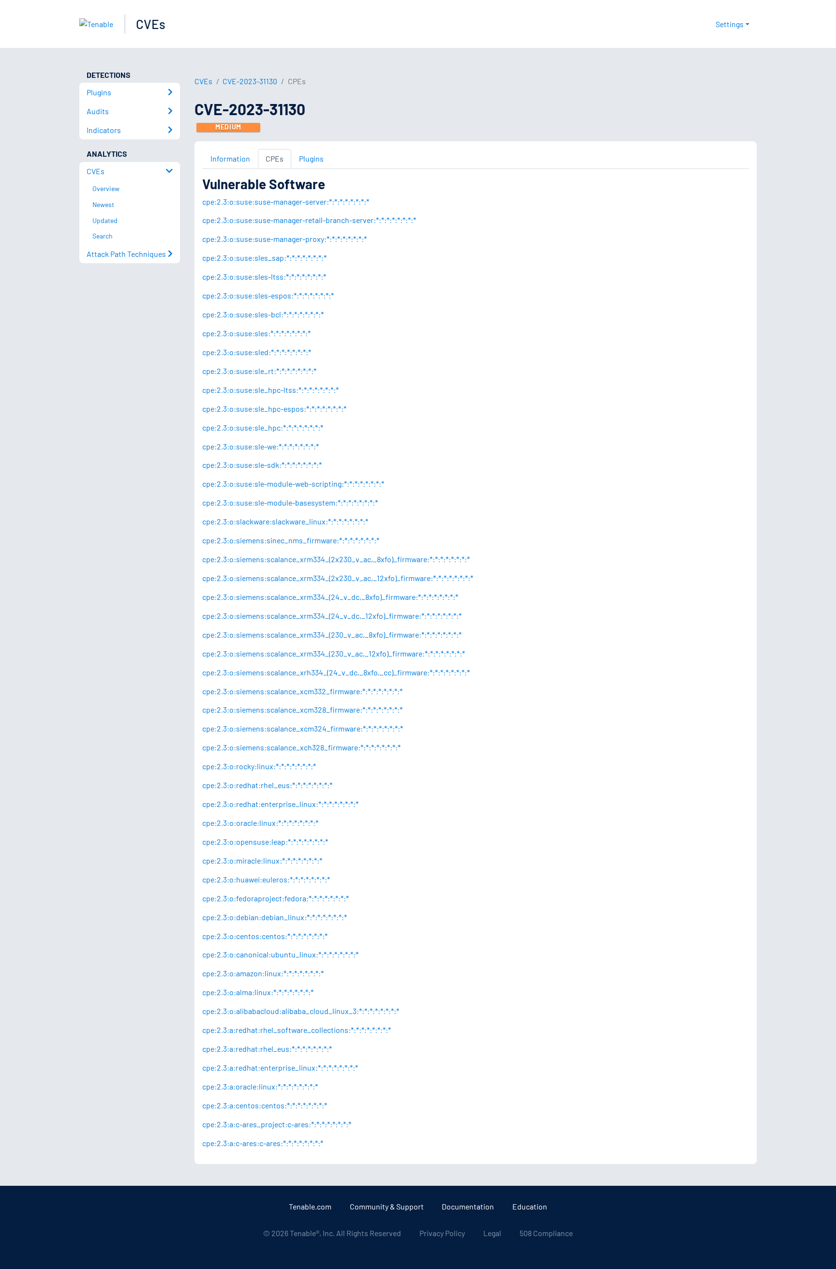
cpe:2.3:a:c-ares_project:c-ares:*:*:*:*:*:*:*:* (276, 1124)
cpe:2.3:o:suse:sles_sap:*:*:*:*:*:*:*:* (264, 257)
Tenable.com (310, 1206)
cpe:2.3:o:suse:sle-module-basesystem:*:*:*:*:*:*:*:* (290, 502)
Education (529, 1206)
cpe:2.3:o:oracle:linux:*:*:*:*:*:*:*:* (260, 822)
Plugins (311, 158)
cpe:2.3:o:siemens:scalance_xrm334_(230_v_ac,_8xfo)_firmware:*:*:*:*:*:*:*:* (332, 634)
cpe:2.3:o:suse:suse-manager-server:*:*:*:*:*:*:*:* (285, 201)
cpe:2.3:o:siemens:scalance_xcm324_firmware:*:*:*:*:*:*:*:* (302, 728)
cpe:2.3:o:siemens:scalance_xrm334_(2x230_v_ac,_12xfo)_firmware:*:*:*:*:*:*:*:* (337, 577)
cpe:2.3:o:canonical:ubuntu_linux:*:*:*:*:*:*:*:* (280, 954)
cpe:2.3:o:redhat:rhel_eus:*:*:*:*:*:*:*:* (267, 785)
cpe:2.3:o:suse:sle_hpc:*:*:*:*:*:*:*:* (262, 427)
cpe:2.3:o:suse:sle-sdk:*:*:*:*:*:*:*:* (262, 464)
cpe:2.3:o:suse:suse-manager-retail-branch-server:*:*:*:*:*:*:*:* (309, 219)
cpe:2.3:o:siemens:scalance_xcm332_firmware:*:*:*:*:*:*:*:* (302, 691)
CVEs (150, 23)
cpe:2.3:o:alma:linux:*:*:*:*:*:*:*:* (258, 992)
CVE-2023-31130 (250, 81)
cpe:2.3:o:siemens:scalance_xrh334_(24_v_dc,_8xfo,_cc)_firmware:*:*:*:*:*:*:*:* (336, 672)
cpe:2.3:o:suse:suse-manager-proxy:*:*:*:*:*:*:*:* (284, 238)
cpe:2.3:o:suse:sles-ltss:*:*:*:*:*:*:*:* (264, 276)
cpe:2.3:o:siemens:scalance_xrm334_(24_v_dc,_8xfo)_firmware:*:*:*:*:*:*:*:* (330, 596)
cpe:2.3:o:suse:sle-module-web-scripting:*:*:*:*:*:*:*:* (293, 483)
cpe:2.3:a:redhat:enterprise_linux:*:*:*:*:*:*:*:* (280, 1067)
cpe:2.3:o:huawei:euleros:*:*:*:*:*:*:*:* (266, 879)
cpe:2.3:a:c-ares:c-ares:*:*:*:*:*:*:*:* (262, 1143)
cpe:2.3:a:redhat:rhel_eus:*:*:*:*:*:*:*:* (267, 1048)
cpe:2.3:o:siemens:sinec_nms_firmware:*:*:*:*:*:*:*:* (290, 540)
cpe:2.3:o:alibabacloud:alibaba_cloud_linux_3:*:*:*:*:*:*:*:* (300, 1010)
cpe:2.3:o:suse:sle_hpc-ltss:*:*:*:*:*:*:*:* (270, 389)
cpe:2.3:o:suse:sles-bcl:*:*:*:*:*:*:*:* (263, 314)
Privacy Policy (442, 1233)
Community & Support (387, 1206)
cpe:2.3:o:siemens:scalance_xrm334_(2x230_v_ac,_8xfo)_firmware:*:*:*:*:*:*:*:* (336, 559)
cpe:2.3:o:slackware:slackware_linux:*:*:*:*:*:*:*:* (285, 521)
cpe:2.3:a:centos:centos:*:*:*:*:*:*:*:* (264, 1105)
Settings (730, 24)
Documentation (468, 1206)
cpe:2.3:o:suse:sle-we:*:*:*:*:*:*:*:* (260, 446)
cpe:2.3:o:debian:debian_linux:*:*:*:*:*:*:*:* (274, 917)
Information (230, 158)
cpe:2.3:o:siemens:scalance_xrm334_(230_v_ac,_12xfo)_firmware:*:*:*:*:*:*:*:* (333, 653)
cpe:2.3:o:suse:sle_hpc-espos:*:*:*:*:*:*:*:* (274, 408)
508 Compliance (546, 1233)
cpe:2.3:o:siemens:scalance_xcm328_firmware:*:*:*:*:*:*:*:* (302, 709)
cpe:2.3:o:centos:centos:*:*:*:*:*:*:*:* (265, 936)
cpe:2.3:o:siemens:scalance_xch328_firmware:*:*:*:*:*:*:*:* (301, 747)
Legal (492, 1233)
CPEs (275, 158)
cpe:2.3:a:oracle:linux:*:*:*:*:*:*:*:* (260, 1086)
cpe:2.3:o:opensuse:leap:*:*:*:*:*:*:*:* (265, 841)
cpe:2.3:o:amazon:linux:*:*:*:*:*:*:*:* (263, 973)
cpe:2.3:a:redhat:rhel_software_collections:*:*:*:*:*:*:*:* (296, 1029)
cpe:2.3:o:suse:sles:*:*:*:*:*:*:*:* (256, 333)
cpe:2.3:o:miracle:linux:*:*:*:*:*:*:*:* (262, 860)
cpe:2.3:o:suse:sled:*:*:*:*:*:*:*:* (256, 352)
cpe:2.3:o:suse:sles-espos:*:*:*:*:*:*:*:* (268, 295)
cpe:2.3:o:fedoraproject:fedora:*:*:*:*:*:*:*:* (275, 898)
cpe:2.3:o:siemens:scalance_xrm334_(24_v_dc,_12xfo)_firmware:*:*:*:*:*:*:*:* (332, 615)
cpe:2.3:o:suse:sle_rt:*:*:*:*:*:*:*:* (259, 370)
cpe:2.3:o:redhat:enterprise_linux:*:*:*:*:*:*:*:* (280, 803)
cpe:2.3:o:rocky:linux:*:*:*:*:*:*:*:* (259, 766)
